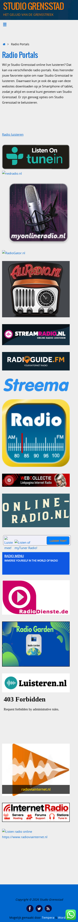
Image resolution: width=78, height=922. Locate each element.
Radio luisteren (13, 134)
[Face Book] (29, 908)
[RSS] (48, 908)
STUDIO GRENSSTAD (33, 6)
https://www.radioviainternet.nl (24, 837)
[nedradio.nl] (12, 173)
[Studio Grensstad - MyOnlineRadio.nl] (39, 213)
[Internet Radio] (36, 821)
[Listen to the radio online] (17, 831)
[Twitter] (39, 908)
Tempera (48, 918)
